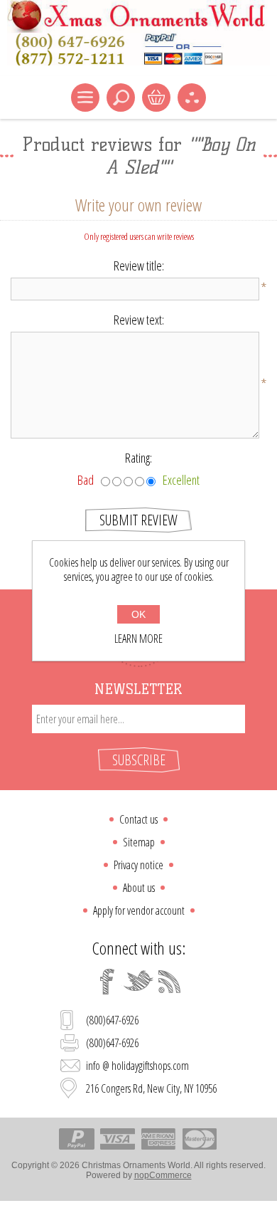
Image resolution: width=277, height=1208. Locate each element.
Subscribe (138, 760)
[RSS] (170, 982)
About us (139, 888)
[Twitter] (138, 982)
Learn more (138, 638)
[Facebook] (107, 982)
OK (138, 614)
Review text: (139, 319)
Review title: (139, 265)
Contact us (138, 819)
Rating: (138, 457)
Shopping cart (156, 97)
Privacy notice (138, 865)
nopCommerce (163, 1175)
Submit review (138, 520)
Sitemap (139, 842)
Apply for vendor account (139, 910)
